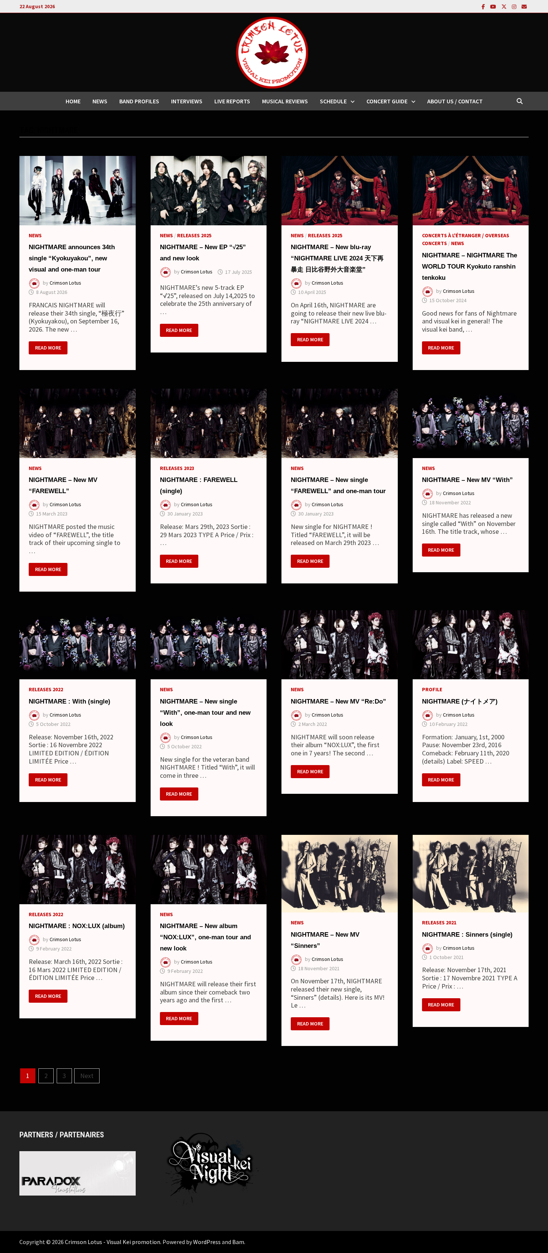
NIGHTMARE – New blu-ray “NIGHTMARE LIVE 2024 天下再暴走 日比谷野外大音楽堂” (337, 258)
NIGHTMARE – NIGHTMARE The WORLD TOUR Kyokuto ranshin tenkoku (469, 266)
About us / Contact (455, 101)
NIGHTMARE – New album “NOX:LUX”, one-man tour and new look (205, 937)
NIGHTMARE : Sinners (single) (467, 934)
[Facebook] (484, 6)
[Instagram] (515, 6)
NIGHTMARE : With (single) (69, 701)
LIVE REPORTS (232, 101)
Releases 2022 (46, 689)
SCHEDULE (333, 101)
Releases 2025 (194, 235)
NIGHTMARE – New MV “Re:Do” (338, 701)
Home (73, 101)
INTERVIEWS (186, 101)
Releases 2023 (177, 468)
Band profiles (139, 101)
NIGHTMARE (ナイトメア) (460, 701)
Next (87, 1075)
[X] (505, 6)
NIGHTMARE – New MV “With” (467, 479)
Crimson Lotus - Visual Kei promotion (112, 1242)
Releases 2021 (439, 922)
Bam (238, 1242)
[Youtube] (494, 6)
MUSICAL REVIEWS (285, 101)
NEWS (99, 101)
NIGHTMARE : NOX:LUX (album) (77, 926)
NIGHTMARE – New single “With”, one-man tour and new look (205, 712)
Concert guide (386, 101)
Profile (432, 689)
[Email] (524, 6)
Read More (51, 348)
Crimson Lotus (65, 283)
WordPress (207, 1242)
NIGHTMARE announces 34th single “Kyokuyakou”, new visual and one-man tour (72, 258)
